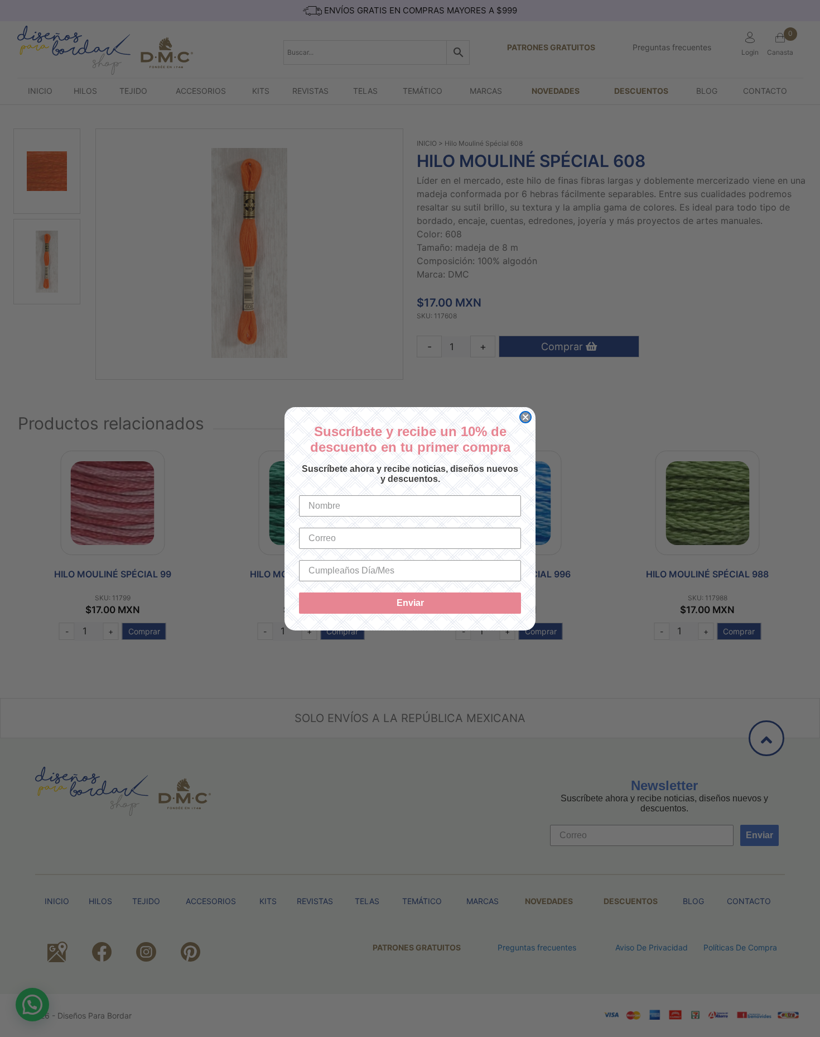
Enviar (410, 603)
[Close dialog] (525, 417)
